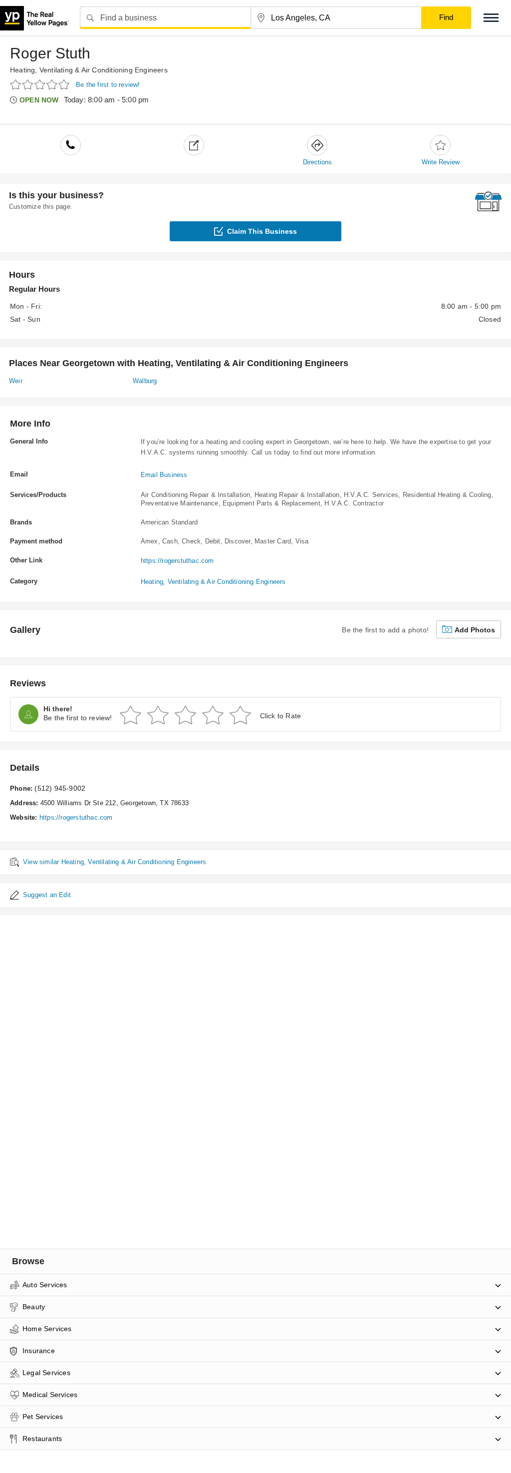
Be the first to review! (108, 84)
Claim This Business (262, 231)
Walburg (145, 381)
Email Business (164, 475)
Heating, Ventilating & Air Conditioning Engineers (89, 70)
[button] (491, 17)
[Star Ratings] (41, 84)
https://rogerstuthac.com (177, 560)
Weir (15, 381)
